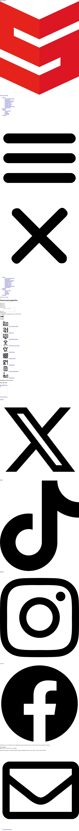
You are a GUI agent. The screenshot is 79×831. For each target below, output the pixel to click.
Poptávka (4, 115)
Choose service (3, 312)
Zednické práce (8, 103)
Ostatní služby (7, 107)
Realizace (4, 108)
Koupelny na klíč (8, 104)
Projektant (7, 113)
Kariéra (3, 109)
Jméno (1, 303)
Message (2, 311)
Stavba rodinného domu (9, 98)
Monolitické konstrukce (9, 100)
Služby (3, 97)
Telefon (1, 305)
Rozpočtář (7, 114)
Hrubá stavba (7, 99)
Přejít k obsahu (3, 0)
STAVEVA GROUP (4, 95)
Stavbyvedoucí (8, 110)
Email (1, 304)
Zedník (6, 112)
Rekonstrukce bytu (8, 102)
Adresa (1, 307)
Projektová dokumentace (10, 106)
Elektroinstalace (8, 105)
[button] (39, 196)
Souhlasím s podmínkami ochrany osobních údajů (11, 314)
